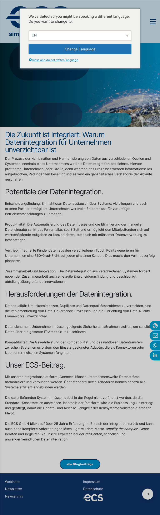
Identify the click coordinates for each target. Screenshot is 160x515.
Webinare (12, 482)
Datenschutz (93, 489)
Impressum (91, 482)
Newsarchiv (14, 496)
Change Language (80, 49)
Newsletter (13, 489)
